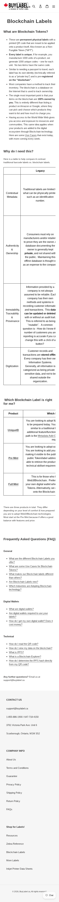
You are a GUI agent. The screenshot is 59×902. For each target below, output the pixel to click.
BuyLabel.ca (25, 891)
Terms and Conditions (17, 768)
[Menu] (53, 6)
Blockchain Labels (15, 852)
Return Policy (13, 801)
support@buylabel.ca (17, 708)
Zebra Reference (15, 843)
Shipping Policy (14, 792)
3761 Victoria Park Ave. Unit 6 (21, 725)
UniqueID (13, 430)
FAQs (9, 809)
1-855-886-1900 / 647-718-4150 (22, 716)
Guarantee (11, 776)
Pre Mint (13, 458)
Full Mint (13, 484)
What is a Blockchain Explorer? (25, 656)
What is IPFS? (16, 652)
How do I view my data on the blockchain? (30, 648)
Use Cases (31, 135)
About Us (11, 759)
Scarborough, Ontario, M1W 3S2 (23, 733)
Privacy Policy (13, 784)
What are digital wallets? (21, 609)
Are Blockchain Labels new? (23, 581)
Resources (12, 835)
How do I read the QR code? (23, 643)
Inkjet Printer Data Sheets (19, 868)
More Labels (12, 860)
